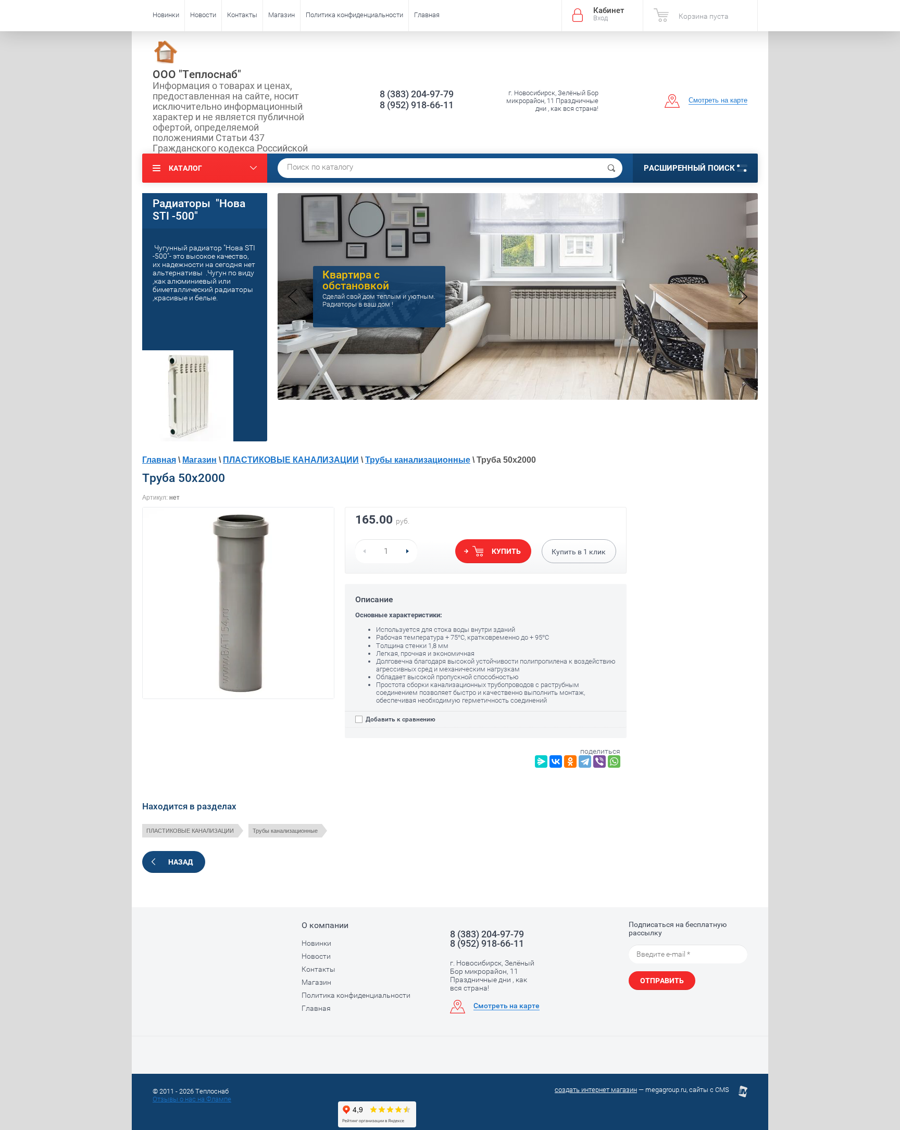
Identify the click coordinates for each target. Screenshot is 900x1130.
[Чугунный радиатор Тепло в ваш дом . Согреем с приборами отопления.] (518, 396)
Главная (427, 15)
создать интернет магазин (596, 1090)
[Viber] (599, 761)
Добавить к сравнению (399, 719)
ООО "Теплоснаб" (197, 74)
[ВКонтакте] (555, 761)
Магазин (281, 15)
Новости (203, 15)
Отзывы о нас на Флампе (192, 1099)
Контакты (242, 15)
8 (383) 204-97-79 (417, 93)
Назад (180, 862)
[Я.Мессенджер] (541, 761)
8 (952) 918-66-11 (417, 104)
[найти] (611, 168)
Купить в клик (579, 552)
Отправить (662, 980)
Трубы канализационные (417, 459)
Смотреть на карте (718, 100)
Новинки (166, 15)
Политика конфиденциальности (354, 15)
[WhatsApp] (614, 761)
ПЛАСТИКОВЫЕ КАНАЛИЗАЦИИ (291, 459)
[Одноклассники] (570, 761)
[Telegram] (585, 761)
